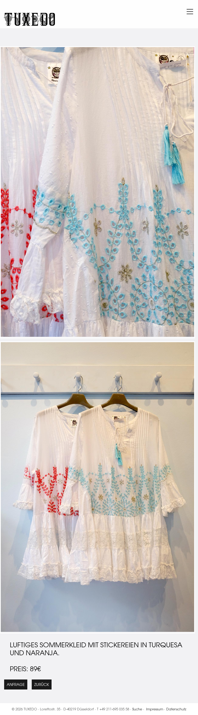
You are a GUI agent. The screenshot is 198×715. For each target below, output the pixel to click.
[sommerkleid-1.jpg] (97, 335)
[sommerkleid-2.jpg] (97, 630)
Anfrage (16, 684)
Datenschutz (176, 709)
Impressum (154, 709)
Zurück (41, 684)
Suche (137, 709)
